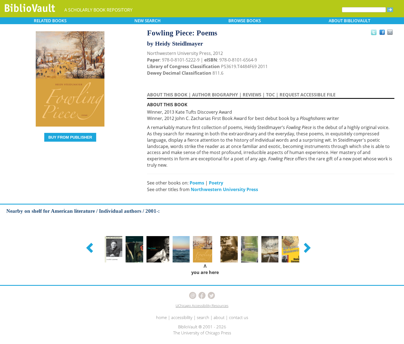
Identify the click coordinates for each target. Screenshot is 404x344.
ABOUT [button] (349, 20)
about (219, 317)
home (161, 317)
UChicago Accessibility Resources (202, 305)
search (203, 317)
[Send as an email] (390, 32)
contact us (238, 317)
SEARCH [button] (147, 20)
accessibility (181, 317)
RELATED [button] (50, 20)
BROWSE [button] (244, 20)
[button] (90, 247)
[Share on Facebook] (383, 33)
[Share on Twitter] (373, 32)
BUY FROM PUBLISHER (70, 137)
